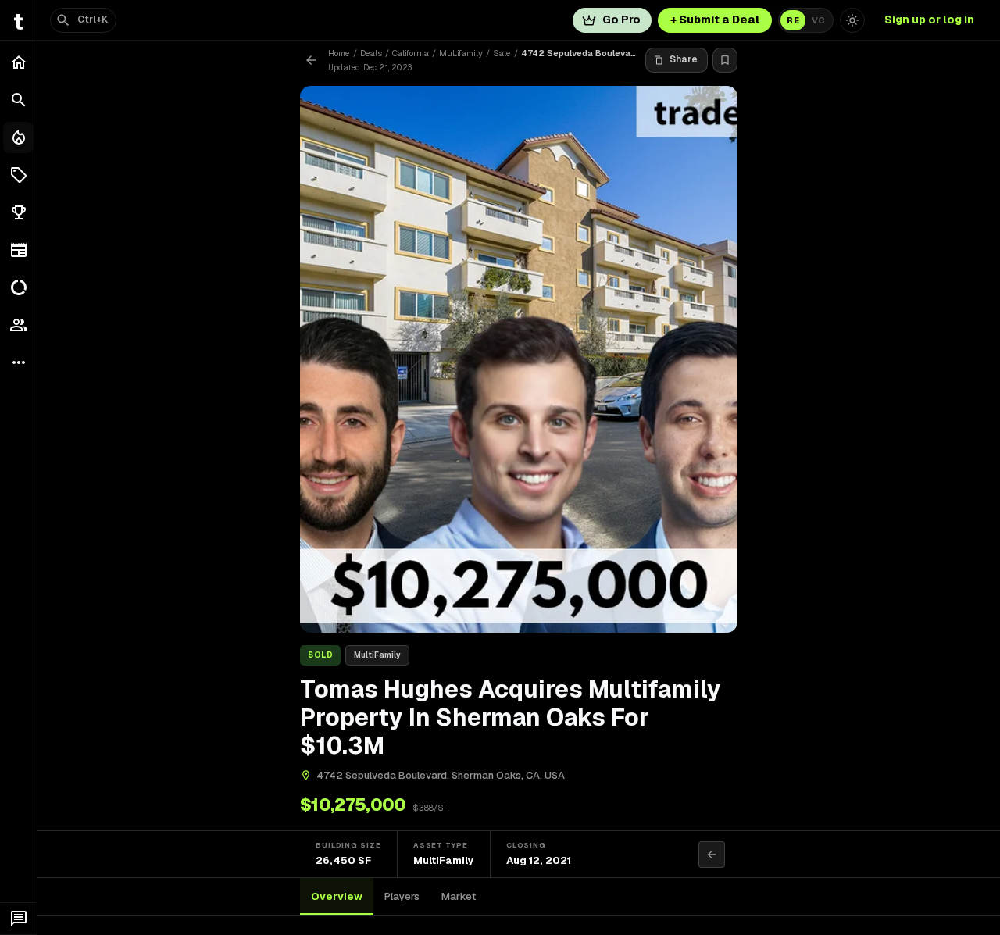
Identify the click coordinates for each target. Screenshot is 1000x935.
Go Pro (621, 19)
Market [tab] (458, 896)
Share (684, 59)
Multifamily (461, 53)
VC (818, 20)
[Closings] (18, 137)
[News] (18, 250)
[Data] (18, 287)
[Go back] (311, 60)
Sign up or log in (929, 19)
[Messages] (18, 918)
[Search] (18, 100)
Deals (371, 53)
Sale (502, 53)
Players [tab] (402, 896)
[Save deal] (725, 60)
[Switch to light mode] (852, 20)
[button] (18, 175)
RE (793, 20)
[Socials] (18, 325)
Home (339, 53)
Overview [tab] (336, 896)
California (410, 53)
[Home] (18, 62)
